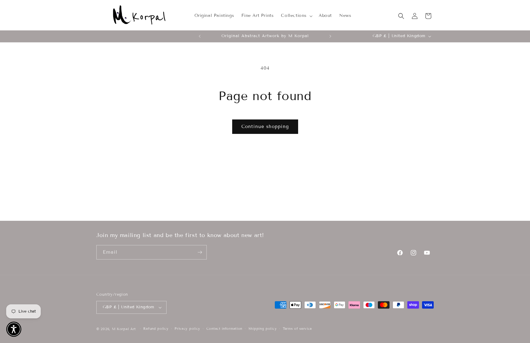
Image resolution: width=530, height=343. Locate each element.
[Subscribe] (199, 252)
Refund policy (155, 328)
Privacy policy (187, 328)
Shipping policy (262, 328)
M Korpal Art (124, 329)
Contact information (224, 328)
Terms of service (297, 328)
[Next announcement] (330, 36)
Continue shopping (265, 126)
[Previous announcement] (199, 36)
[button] (296, 15)
